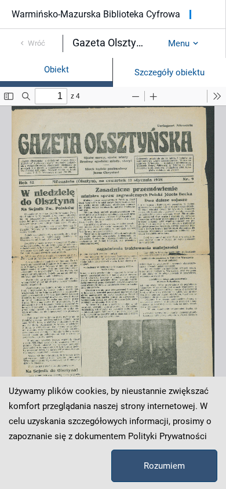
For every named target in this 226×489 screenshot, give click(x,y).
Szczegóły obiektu (169, 72)
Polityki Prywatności (167, 436)
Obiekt (56, 69)
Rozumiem (164, 466)
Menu (178, 43)
